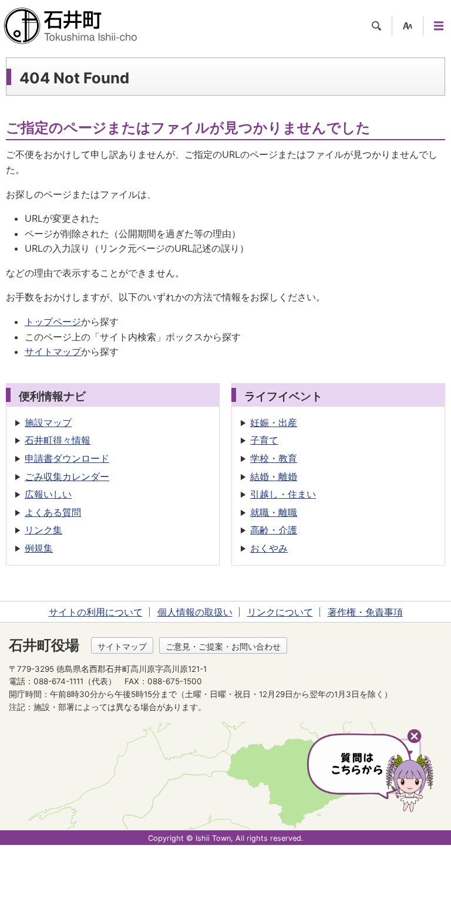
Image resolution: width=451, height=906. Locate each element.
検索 (376, 25)
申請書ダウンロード (67, 458)
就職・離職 (273, 512)
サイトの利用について (96, 612)
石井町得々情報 (57, 440)
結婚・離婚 (273, 476)
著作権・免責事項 (365, 612)
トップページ (53, 321)
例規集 (39, 548)
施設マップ (48, 422)
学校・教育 (273, 458)
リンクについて (280, 612)
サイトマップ (53, 351)
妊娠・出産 (273, 422)
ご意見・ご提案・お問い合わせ (223, 646)
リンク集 (43, 530)
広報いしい (48, 494)
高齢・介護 (273, 530)
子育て (264, 440)
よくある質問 (53, 512)
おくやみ (269, 548)
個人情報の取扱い (195, 612)
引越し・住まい (283, 494)
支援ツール (407, 25)
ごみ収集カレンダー (67, 476)
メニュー (438, 25)
